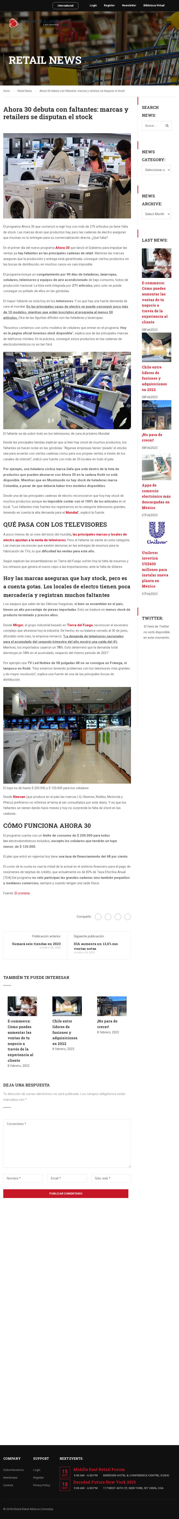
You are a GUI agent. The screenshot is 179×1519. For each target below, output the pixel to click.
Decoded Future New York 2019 (104, 1482)
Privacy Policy (41, 1485)
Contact (8, 1485)
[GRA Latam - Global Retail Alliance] (34, 25)
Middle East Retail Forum (99, 1469)
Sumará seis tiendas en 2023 (36, 944)
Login (93, 5)
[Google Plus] (108, 917)
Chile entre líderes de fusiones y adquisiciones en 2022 (64, 1032)
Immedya (47, 1509)
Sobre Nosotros (13, 1470)
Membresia (10, 1477)
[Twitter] (118, 917)
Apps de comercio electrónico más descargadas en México (156, 496)
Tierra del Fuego (80, 625)
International (65, 5)
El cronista (22, 893)
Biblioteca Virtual (153, 5)
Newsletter (129, 5)
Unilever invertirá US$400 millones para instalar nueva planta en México (155, 569)
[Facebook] (98, 917)
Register (109, 5)
